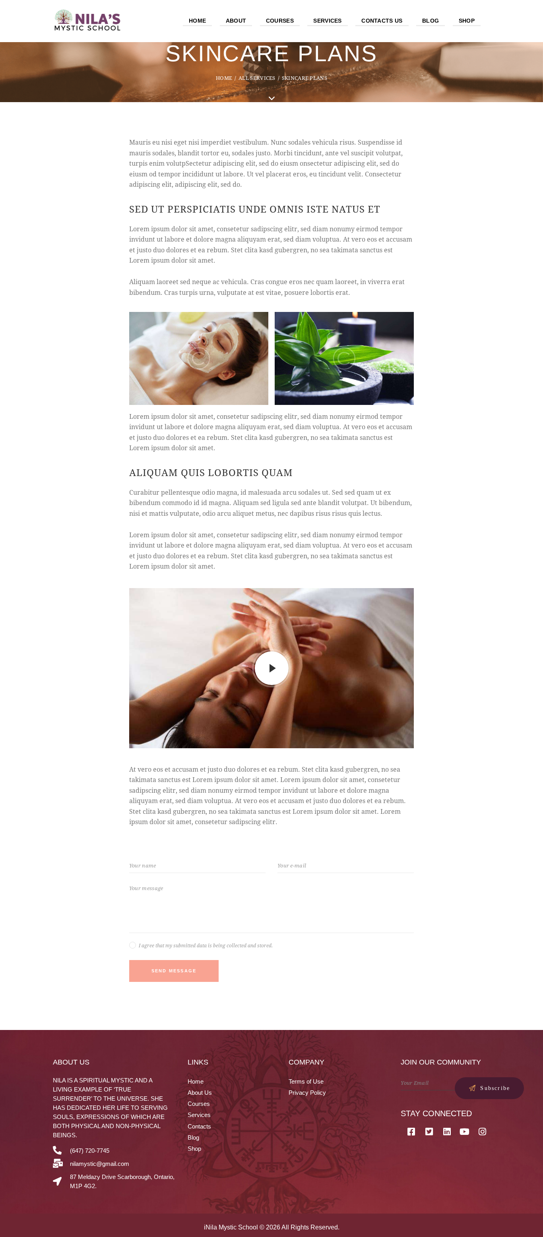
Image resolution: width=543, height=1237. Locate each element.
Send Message (173, 970)
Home (224, 77)
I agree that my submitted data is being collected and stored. (206, 945)
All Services (257, 77)
